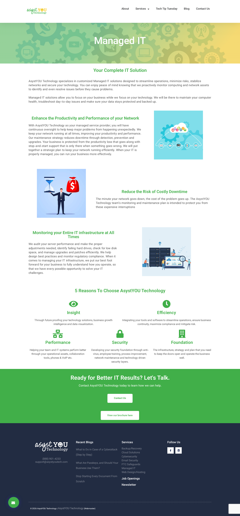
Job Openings (131, 479)
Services (141, 9)
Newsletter (129, 485)
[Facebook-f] (170, 450)
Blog (187, 9)
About (125, 9)
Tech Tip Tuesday (166, 9)
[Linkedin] (178, 450)
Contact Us (203, 9)
